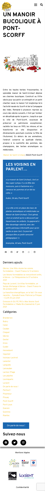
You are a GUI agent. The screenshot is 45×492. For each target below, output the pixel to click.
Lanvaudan (7, 368)
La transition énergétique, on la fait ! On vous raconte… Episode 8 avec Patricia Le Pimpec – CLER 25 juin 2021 (22, 295)
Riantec (6, 415)
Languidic (7, 365)
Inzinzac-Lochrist (10, 358)
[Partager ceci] (11, 252)
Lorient (6, 383)
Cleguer (6, 332)
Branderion (7, 318)
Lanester (7, 361)
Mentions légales (22, 453)
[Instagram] (23, 442)
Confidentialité (22, 487)
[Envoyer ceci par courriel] (6, 252)
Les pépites (8, 376)
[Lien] (7, 6)
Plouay (6, 397)
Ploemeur (7, 394)
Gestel (6, 340)
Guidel (5, 347)
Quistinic (6, 412)
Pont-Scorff (8, 401)
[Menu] (36, 5)
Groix (5, 343)
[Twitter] (14, 442)
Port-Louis (7, 405)
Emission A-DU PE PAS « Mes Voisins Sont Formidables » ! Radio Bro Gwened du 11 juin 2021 (21, 304)
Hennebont (8, 350)
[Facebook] (6, 442)
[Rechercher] (41, 5)
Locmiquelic (8, 379)
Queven (6, 408)
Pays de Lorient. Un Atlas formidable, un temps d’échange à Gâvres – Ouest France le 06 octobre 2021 (22, 286)
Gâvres (6, 336)
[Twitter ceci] (17, 252)
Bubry (5, 321)
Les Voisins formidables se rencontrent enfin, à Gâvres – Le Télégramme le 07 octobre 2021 (22, 277)
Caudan (6, 329)
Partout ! (7, 390)
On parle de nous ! (10, 387)
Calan (5, 325)
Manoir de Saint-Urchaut (14, 155)
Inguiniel (6, 354)
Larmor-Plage (9, 372)
